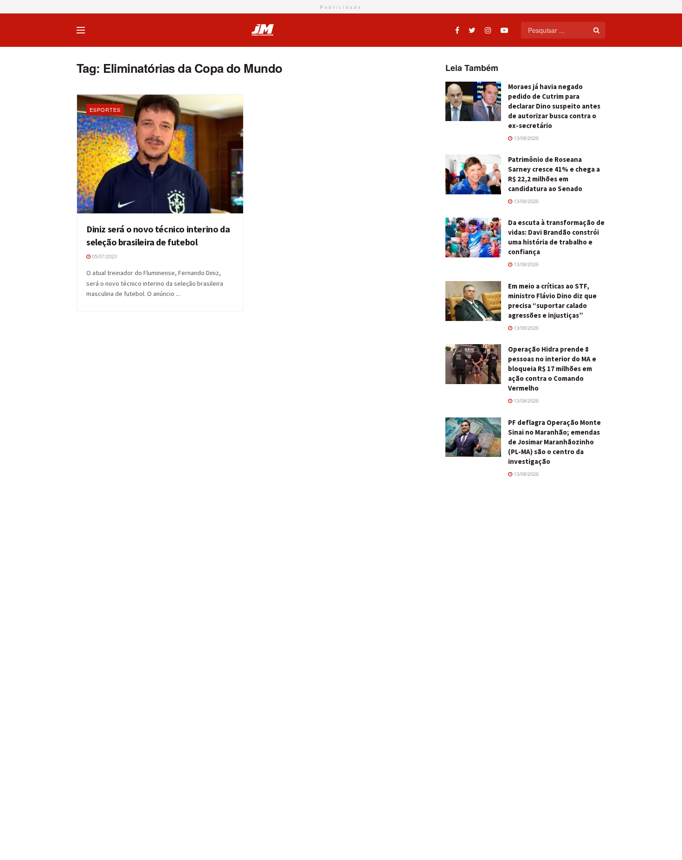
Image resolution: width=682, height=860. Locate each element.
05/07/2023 (103, 256)
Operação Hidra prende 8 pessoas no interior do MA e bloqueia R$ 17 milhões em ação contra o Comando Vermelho (552, 368)
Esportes (105, 109)
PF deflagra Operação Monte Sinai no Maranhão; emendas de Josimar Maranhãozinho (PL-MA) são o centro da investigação (554, 442)
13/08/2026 (525, 137)
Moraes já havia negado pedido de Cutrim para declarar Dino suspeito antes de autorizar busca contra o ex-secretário (554, 106)
